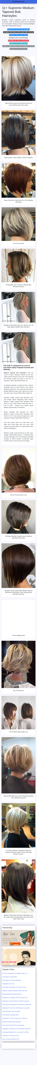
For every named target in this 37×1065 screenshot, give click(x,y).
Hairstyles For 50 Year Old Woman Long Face (16, 1008)
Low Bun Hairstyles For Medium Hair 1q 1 (14, 973)
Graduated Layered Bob (9, 977)
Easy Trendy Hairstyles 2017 (10, 1039)
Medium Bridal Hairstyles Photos (12, 994)
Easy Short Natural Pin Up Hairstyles (13, 1025)
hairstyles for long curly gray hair (18, 40)
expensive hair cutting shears (18, 43)
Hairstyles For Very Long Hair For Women (14, 1018)
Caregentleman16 (18, 1)
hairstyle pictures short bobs (18, 49)
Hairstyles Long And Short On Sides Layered (15, 1001)
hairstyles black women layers (18, 35)
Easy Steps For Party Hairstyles (11, 980)
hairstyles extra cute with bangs (18, 37)
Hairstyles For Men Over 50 (10, 1035)
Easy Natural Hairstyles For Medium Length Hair (16, 1004)
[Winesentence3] (18, 957)
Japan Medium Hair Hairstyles (11, 1011)
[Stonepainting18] (18, 938)
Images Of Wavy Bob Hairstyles (11, 1021)
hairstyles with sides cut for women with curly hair (18, 32)
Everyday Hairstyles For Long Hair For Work (15, 1032)
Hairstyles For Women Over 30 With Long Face (16, 1028)
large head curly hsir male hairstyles (18, 29)
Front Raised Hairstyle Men (10, 1015)
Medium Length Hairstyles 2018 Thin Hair (14, 990)
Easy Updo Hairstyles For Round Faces (14, 987)
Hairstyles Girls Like (8, 983)
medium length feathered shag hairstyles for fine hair (18, 46)
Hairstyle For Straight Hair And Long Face (14, 997)
